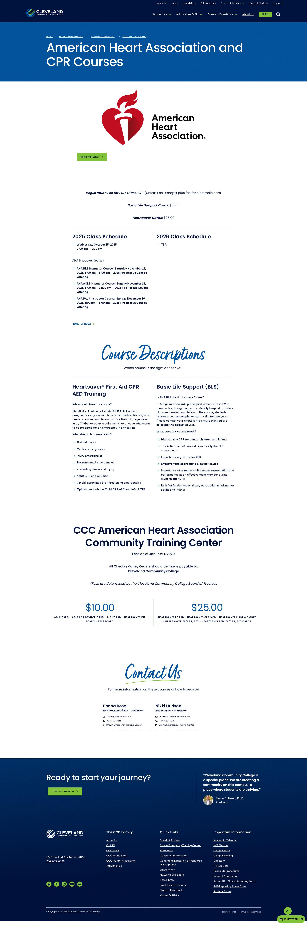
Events (159, 3)
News (175, 3)
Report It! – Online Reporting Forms (234, 881)
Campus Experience (220, 14)
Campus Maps (221, 850)
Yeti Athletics (114, 865)
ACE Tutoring (221, 845)
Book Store (166, 850)
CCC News (112, 850)
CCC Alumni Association (120, 860)
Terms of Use (229, 911)
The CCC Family (119, 832)
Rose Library (167, 879)
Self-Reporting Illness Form (229, 886)
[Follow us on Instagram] (64, 884)
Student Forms (222, 891)
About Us (248, 14)
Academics (159, 14)
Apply (265, 14)
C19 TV (110, 845)
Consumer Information (173, 855)
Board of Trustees (170, 840)
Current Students (258, 3)
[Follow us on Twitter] (56, 884)
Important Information (232, 832)
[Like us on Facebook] (48, 884)
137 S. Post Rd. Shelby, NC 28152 (65, 857)
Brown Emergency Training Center (180, 845)
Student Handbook (171, 890)
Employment (167, 869)
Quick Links (169, 832)
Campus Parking (223, 855)
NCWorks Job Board (172, 874)
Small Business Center (173, 884)
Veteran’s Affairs (169, 895)
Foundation (189, 3)
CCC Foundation (116, 855)
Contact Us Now (63, 791)
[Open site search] (278, 14)
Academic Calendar (225, 840)
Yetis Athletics (208, 3)
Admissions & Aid (187, 14)
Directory (219, 860)
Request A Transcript (225, 876)
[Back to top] (288, 911)
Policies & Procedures (226, 870)
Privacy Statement (251, 911)
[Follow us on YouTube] (72, 884)
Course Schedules (231, 3)
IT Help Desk (220, 865)
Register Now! (94, 157)
